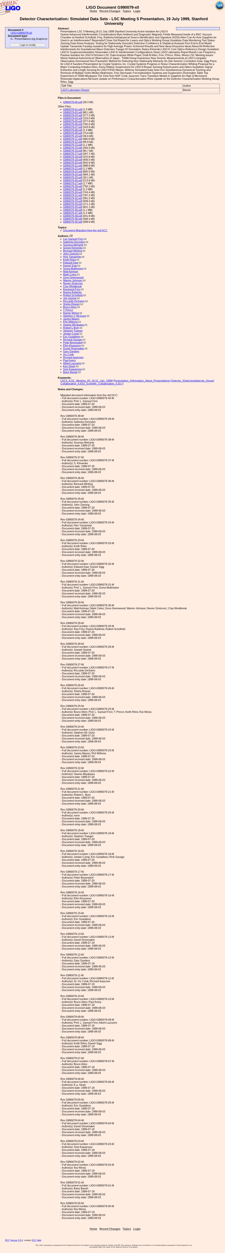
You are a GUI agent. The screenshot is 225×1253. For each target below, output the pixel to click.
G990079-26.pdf (72, 180)
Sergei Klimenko (73, 247)
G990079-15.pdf (72, 148)
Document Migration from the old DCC (85, 230)
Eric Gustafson (71, 336)
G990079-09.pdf (72, 133)
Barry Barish (70, 372)
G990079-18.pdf (72, 156)
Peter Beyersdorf (73, 342)
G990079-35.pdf (72, 207)
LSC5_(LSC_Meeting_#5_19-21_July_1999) (86, 380)
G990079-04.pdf (72, 118)
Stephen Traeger (73, 330)
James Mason (71, 319)
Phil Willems (70, 321)
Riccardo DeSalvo (73, 301)
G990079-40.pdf (72, 222)
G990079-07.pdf (72, 127)
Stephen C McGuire (74, 316)
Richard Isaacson (73, 357)
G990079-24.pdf (72, 174)
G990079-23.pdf (72, 171)
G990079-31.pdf (72, 195)
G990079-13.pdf (72, 145)
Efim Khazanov (72, 345)
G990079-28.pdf (72, 186)
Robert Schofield (73, 295)
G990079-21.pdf (72, 165)
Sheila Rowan (71, 304)
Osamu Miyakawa (73, 324)
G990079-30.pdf (72, 192)
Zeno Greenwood (73, 277)
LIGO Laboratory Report (75, 90)
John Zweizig (71, 253)
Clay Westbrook (72, 286)
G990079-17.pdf (72, 153)
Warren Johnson (72, 280)
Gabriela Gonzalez (74, 242)
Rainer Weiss (71, 313)
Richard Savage (72, 339)
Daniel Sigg (70, 265)
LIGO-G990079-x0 (21, 33)
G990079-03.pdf (72, 115)
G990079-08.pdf (72, 130)
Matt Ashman (70, 271)
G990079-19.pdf (72, 159)
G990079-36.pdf (72, 210)
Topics (127, 11)
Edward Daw (70, 262)
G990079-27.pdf (72, 183)
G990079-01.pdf (72, 109)
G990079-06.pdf (72, 124)
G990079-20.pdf (72, 162)
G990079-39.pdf (72, 219)
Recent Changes (109, 11)
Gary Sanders (71, 351)
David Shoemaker (73, 348)
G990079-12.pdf (72, 142)
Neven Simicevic (73, 283)
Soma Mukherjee (73, 268)
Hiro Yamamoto (72, 256)
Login (137, 11)
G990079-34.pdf (72, 204)
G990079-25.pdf (72, 177)
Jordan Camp (71, 333)
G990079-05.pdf (72, 121)
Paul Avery (69, 360)
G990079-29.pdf (72, 189)
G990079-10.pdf (72, 136)
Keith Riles (69, 259)
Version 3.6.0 (16, 1240)
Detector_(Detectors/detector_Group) (192, 380)
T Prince (68, 310)
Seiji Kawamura (72, 369)
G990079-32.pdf (72, 198)
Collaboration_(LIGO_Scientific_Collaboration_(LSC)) (91, 383)
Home (93, 11)
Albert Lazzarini (72, 363)
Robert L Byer (71, 327)
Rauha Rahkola (72, 292)
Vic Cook (68, 354)
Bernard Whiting (72, 250)
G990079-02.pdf (72, 112)
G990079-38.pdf (72, 216)
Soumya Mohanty (73, 245)
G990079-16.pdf (72, 150)
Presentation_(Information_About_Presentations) (141, 380)
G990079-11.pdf (72, 139)
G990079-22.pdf (72, 168)
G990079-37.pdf (72, 213)
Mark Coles (69, 274)
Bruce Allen (70, 307)
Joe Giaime (69, 298)
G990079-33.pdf (72, 201)
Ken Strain (69, 366)
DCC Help (36, 1240)
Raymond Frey (71, 289)
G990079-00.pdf (72, 102)
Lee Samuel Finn (73, 239)
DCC (7, 1240)
